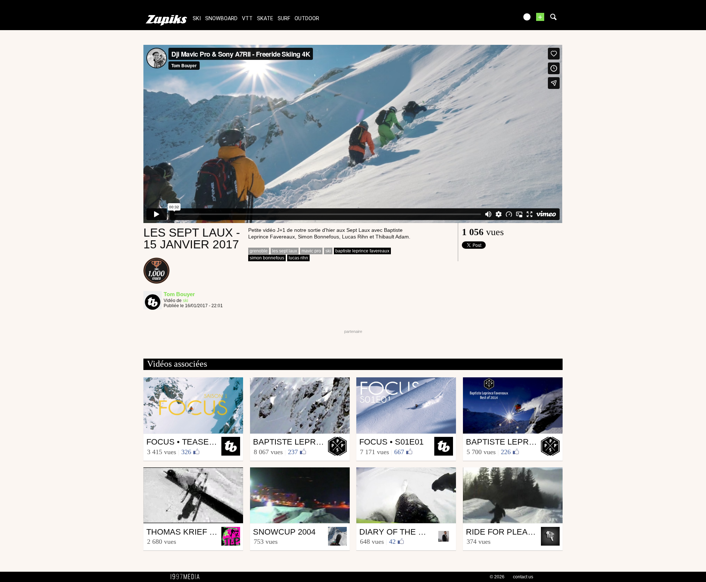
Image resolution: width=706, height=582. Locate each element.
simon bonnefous (267, 258)
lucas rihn (298, 258)
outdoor (307, 18)
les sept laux (284, 251)
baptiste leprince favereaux (362, 251)
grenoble (259, 251)
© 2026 (497, 576)
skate (265, 18)
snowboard (221, 18)
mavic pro (311, 251)
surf (284, 18)
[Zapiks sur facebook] (497, 19)
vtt (247, 18)
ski (197, 18)
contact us (523, 576)
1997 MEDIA (187, 577)
